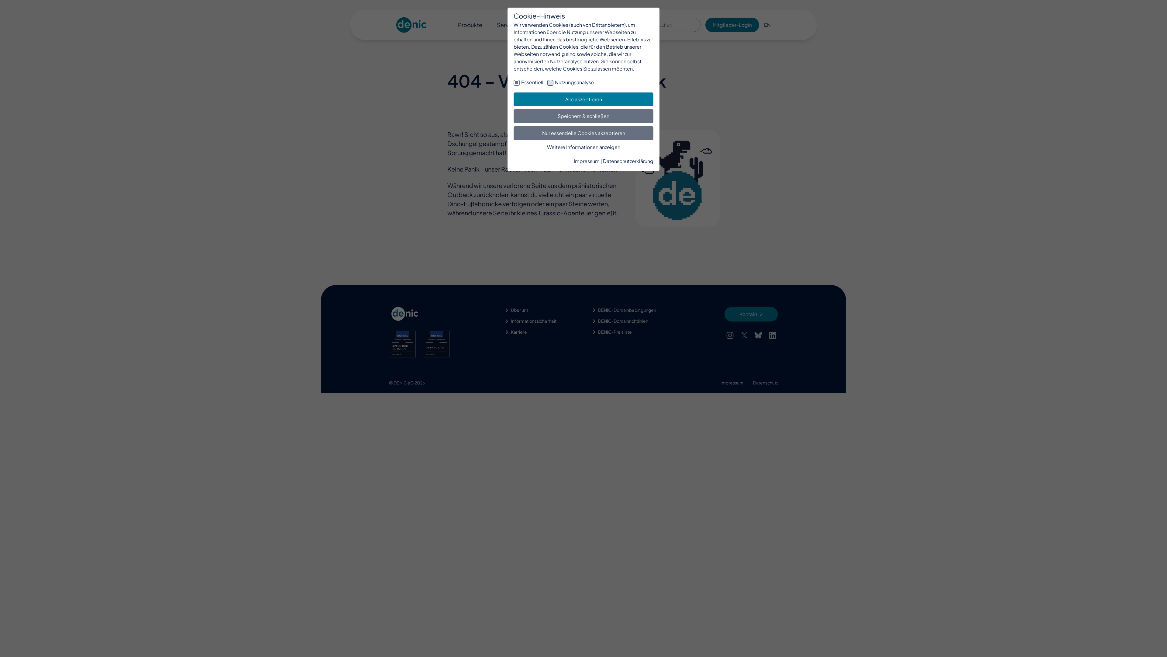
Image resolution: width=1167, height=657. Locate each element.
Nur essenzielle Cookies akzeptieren (583, 133)
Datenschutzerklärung (628, 161)
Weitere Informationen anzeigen (583, 147)
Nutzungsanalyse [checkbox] (574, 82)
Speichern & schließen (583, 116)
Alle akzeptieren (583, 99)
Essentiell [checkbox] (532, 82)
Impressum (587, 161)
